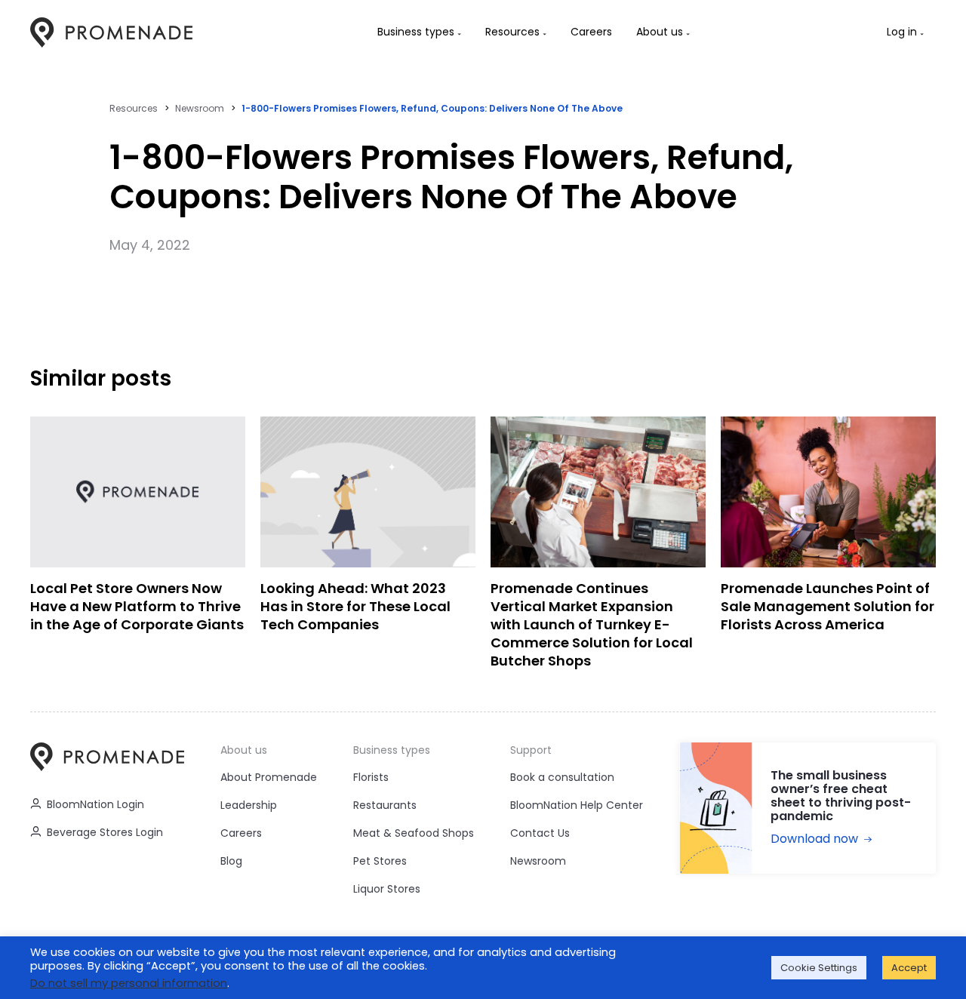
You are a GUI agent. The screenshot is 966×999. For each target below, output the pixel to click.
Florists (371, 777)
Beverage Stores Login (105, 832)
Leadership (248, 805)
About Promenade (268, 777)
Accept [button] (909, 968)
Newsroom (199, 108)
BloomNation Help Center (576, 805)
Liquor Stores (386, 888)
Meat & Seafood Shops (413, 833)
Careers (241, 833)
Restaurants (385, 805)
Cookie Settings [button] (818, 968)
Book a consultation (562, 777)
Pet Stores (380, 860)
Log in (902, 31)
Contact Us (540, 833)
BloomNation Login (95, 804)
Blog (231, 860)
